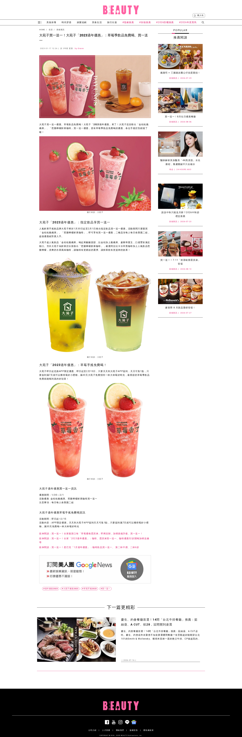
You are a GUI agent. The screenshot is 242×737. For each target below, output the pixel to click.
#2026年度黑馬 (188, 22)
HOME (42, 30)
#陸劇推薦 (128, 22)
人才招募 (106, 730)
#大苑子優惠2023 (70, 589)
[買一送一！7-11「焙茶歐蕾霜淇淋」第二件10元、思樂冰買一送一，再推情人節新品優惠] (180, 244)
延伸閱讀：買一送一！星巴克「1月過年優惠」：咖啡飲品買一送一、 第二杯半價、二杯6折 (89, 547)
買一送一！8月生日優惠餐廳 (180, 116)
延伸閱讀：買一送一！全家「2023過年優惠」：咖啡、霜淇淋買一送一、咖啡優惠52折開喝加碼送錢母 (94, 540)
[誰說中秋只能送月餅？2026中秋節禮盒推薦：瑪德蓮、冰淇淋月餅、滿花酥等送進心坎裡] (180, 196)
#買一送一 (105, 589)
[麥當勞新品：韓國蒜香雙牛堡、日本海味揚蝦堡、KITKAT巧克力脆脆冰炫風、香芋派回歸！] (180, 291)
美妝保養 (51, 22)
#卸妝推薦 (145, 22)
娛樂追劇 (82, 22)
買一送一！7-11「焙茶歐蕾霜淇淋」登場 (180, 262)
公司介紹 (92, 730)
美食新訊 (60, 30)
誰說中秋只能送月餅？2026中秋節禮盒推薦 (180, 214)
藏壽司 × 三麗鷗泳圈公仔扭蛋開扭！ (180, 72)
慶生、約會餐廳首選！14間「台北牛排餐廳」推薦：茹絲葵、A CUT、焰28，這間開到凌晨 (159, 622)
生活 (51, 30)
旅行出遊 (112, 22)
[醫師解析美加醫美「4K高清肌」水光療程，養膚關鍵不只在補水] (180, 144)
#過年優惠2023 (50, 589)
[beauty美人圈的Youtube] (114, 722)
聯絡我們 (120, 730)
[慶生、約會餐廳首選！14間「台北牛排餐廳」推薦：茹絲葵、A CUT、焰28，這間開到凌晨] (76, 639)
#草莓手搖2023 (89, 589)
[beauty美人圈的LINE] (127, 722)
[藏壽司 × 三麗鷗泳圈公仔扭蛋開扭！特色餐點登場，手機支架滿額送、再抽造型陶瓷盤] (180, 56)
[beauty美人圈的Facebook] (107, 722)
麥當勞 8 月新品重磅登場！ (180, 307)
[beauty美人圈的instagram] (121, 722)
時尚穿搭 (66, 22)
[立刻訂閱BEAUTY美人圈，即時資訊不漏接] (95, 569)
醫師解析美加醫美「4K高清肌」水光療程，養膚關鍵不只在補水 (180, 162)
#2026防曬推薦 (165, 22)
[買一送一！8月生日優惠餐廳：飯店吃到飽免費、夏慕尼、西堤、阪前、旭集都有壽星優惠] (180, 100)
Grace (81, 48)
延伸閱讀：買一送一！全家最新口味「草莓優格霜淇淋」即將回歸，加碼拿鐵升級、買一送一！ (91, 533)
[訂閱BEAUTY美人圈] (134, 722)
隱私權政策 (148, 730)
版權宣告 (134, 730)
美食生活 (97, 22)
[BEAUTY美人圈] (121, 10)
